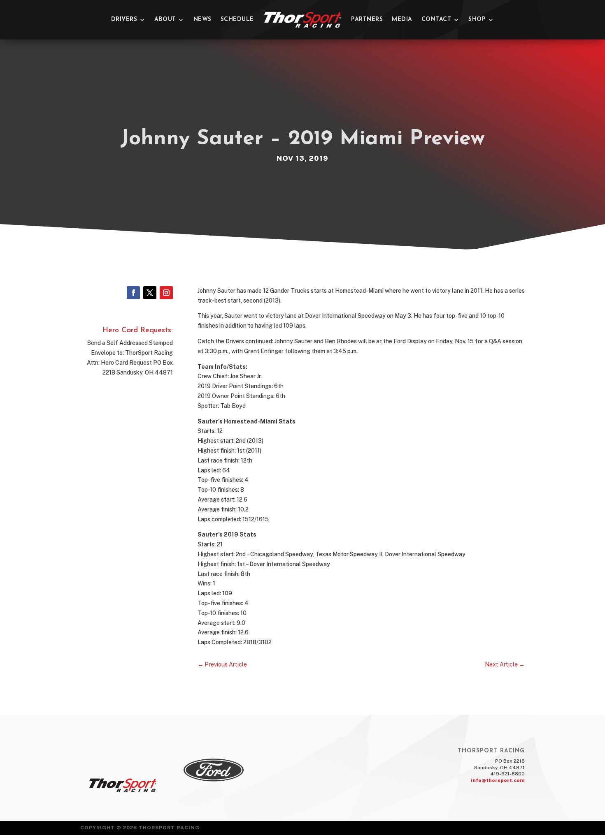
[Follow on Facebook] (133, 292)
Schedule (237, 19)
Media (402, 19)
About (165, 19)
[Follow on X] (149, 292)
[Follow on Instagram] (166, 292)
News (202, 19)
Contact (436, 19)
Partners (367, 19)
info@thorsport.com (498, 780)
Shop (477, 19)
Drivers (124, 19)
